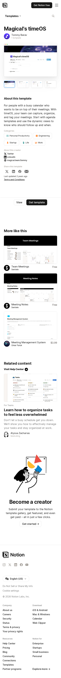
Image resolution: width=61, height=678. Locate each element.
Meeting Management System (28, 342)
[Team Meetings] (30, 250)
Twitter (10, 154)
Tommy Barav (19, 34)
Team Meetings (20, 266)
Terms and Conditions (14, 179)
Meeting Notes (19, 304)
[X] (7, 171)
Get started (30, 523)
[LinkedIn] (13, 171)
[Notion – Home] (5, 5)
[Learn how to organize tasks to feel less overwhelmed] (30, 388)
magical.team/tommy (17, 160)
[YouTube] (26, 564)
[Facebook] (19, 171)
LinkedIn (11, 157)
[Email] (26, 171)
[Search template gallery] (53, 16)
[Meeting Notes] (30, 287)
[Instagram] (4, 564)
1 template (16, 38)
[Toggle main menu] (56, 5)
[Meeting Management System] (30, 325)
